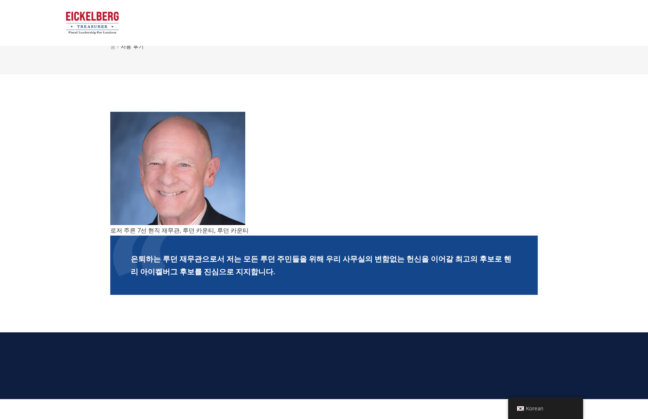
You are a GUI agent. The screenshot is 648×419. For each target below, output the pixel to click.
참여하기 (525, 23)
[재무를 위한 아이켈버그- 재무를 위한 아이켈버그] (105, 23)
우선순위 (485, 23)
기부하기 (564, 23)
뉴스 (452, 23)
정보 (425, 23)
